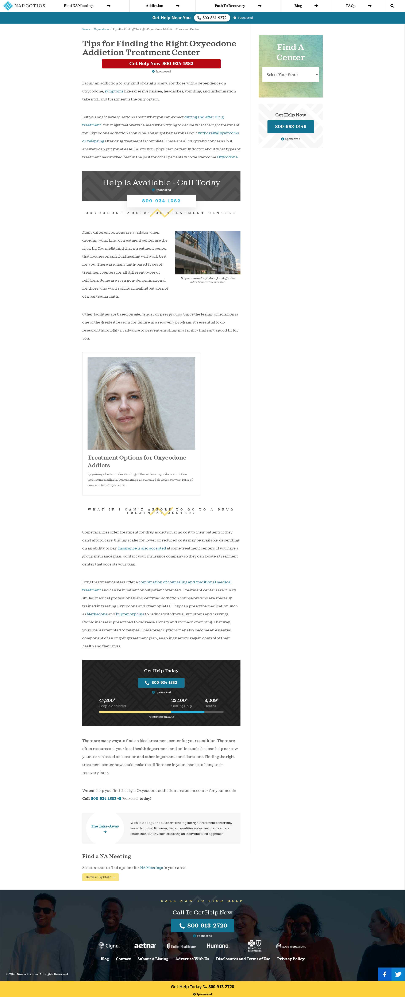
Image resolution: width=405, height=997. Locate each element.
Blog (298, 6)
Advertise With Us (192, 959)
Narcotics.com (27, 974)
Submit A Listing (153, 959)
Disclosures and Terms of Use (243, 959)
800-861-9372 (214, 17)
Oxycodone (101, 29)
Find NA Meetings (79, 6)
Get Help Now (161, 64)
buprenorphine (130, 614)
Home (86, 29)
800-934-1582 (161, 201)
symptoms (114, 91)
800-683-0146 (290, 127)
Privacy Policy (291, 959)
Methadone (97, 614)
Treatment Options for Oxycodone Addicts (137, 461)
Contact (123, 959)
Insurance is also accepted (142, 548)
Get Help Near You (171, 17)
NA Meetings (151, 867)
